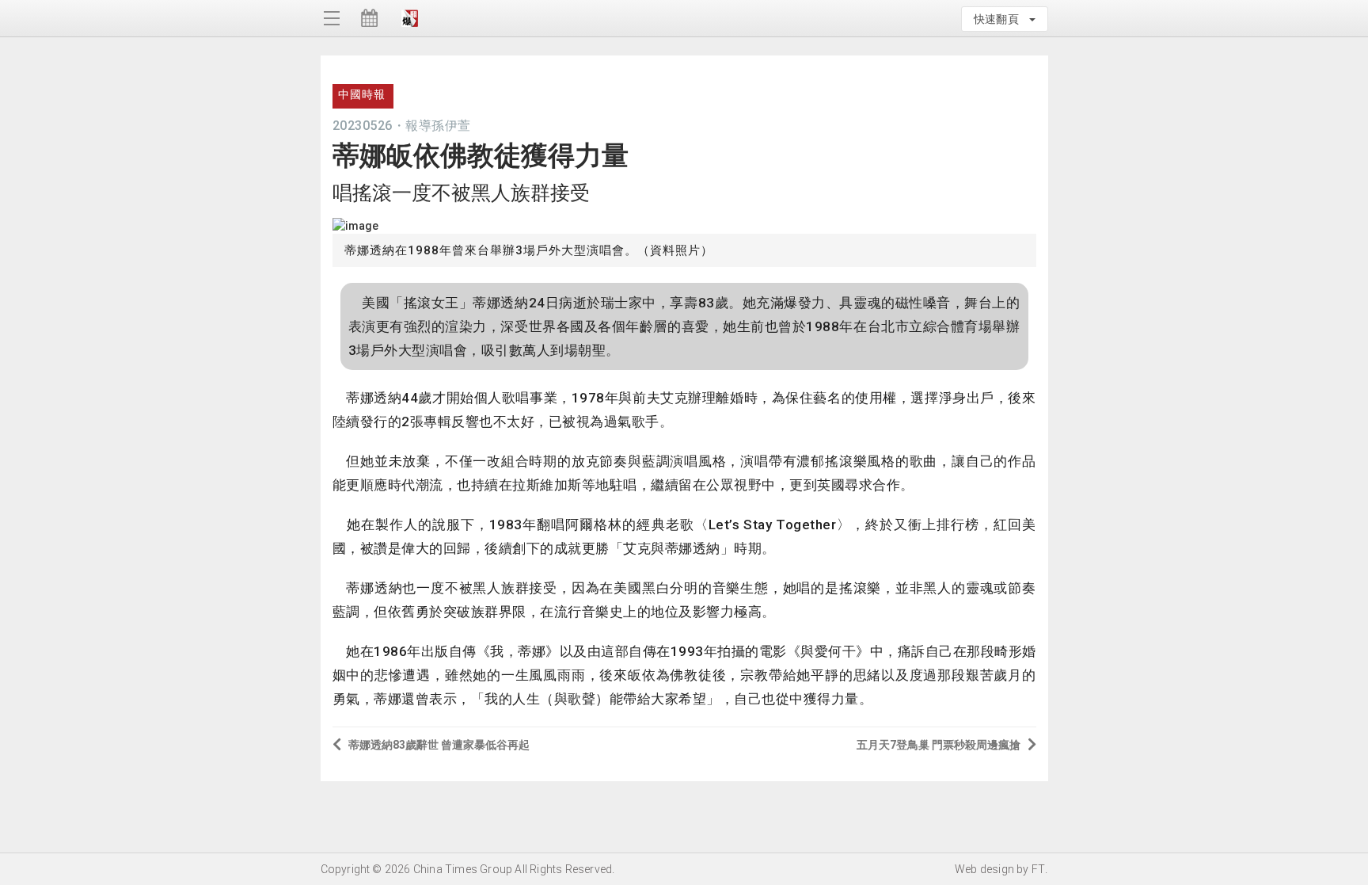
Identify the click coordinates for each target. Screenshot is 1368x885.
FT (1038, 869)
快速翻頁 (1001, 19)
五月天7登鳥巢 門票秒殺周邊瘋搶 (938, 744)
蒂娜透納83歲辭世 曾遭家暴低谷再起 (439, 744)
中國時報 (362, 94)
